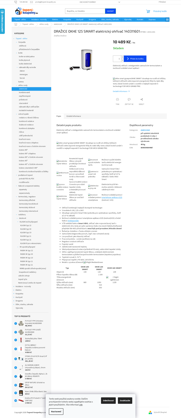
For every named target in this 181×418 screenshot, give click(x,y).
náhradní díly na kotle (27, 67)
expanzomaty (24, 193)
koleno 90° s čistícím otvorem (31, 157)
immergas (24, 74)
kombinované (24, 92)
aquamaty (23, 189)
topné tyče (22, 279)
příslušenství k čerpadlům (29, 49)
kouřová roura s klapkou (28, 142)
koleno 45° (23, 160)
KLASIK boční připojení (29, 222)
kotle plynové (24, 60)
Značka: (60, 35)
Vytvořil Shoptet (160, 412)
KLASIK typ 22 (25, 225)
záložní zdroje (24, 275)
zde (81, 404)
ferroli (22, 78)
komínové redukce (26, 121)
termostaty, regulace (27, 196)
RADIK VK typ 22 (26, 250)
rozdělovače (24, 182)
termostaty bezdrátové (28, 204)
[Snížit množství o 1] (122, 60)
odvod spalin (23, 114)
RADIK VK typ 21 (26, 265)
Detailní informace (120, 91)
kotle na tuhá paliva (26, 56)
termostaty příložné (27, 200)
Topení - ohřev (21, 38)
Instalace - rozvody (23, 286)
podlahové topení (25, 175)
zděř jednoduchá (26, 135)
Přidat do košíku (137, 59)
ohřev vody (22, 85)
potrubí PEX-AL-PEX (26, 178)
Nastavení (56, 411)
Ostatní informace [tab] (73, 116)
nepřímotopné (25, 96)
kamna (21, 81)
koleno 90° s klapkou (27, 153)
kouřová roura (24, 139)
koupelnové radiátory (27, 272)
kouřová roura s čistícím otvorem (32, 146)
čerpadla (21, 42)
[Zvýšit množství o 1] (122, 57)
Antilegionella (73, 220)
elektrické (23, 89)
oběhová (22, 46)
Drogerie (19, 300)
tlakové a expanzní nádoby (29, 186)
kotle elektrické (25, 63)
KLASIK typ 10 (25, 232)
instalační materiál (26, 110)
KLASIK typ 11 (25, 236)
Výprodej (19, 308)
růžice (21, 132)
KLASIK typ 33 (25, 229)
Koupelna (19, 293)
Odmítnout (108, 400)
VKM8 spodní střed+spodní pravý (33, 268)
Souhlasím (125, 400)
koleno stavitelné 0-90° (28, 168)
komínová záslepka (26, 128)
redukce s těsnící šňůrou (29, 117)
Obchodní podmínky (88, 2)
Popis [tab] (59, 116)
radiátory (22, 214)
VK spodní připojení (27, 247)
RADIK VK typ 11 (26, 261)
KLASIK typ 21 (25, 239)
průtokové (23, 99)
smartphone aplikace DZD (112, 197)
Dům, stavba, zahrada (24, 304)
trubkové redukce (26, 124)
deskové (22, 218)
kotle (20, 53)
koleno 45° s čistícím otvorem (31, 164)
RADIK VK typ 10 (26, 257)
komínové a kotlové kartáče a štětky (33, 171)
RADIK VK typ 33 (26, 254)
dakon (22, 71)
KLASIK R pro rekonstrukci (30, 243)
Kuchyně (19, 297)
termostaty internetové (28, 211)
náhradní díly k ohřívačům (29, 107)
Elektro (18, 290)
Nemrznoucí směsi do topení (29, 283)
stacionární (23, 103)
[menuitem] (20, 19)
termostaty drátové (27, 207)
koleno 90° (23, 150)
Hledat (110, 11)
